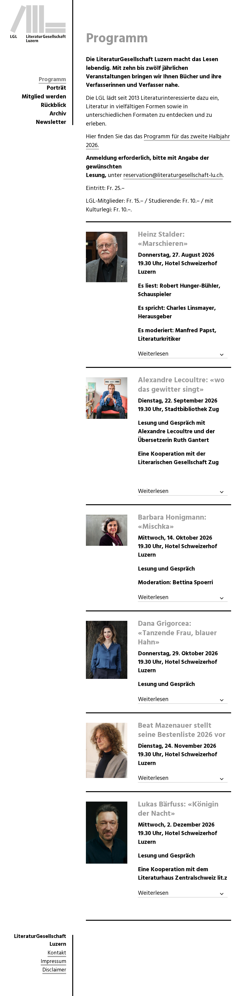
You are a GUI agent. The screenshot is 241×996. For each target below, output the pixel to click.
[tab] (183, 354)
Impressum (53, 962)
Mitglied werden (44, 97)
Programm (52, 80)
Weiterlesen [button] (153, 354)
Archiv (57, 114)
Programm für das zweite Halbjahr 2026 (158, 141)
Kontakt (57, 953)
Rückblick (53, 105)
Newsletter (51, 122)
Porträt (56, 88)
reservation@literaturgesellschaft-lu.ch (173, 175)
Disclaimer (54, 970)
